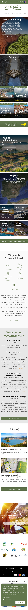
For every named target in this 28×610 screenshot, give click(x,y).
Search (9, 36)
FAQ (15, 568)
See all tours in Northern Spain (14, 241)
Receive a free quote (15, 523)
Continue (20, 602)
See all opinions (14, 419)
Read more (14, 320)
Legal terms (16, 571)
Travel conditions (7, 571)
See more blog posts (14, 489)
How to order (9, 568)
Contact (23, 571)
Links (19, 568)
